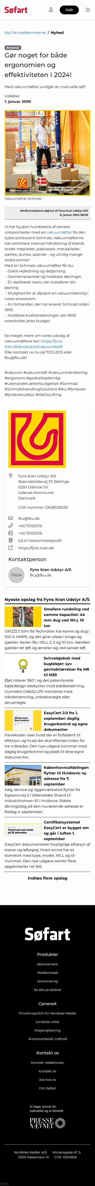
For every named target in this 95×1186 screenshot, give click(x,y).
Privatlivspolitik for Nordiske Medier (48, 1013)
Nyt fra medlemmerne (25, 32)
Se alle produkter (47, 990)
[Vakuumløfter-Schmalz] (47, 153)
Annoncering (47, 981)
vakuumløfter (59, 232)
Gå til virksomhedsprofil (40, 540)
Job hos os (47, 1080)
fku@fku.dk (29, 518)
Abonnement (47, 964)
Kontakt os (47, 1071)
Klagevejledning (48, 1030)
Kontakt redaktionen (47, 1063)
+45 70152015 (30, 526)
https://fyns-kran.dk (36, 548)
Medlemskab (47, 973)
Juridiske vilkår (47, 1022)
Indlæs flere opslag (47, 878)
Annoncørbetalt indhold (47, 1039)
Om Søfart (47, 1088)
